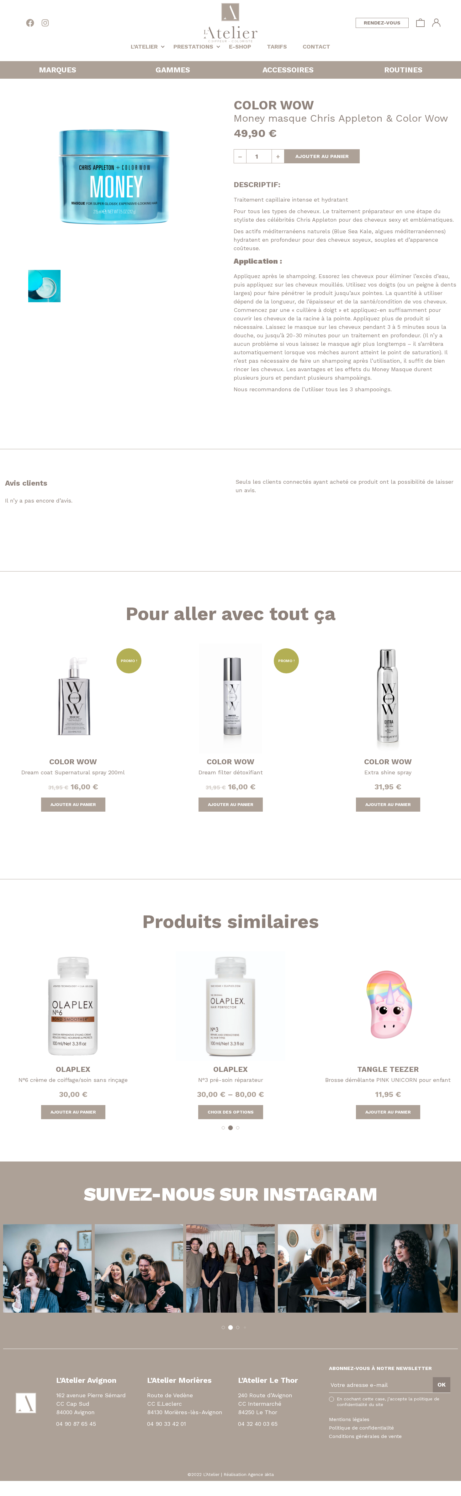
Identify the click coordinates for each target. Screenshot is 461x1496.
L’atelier (144, 46)
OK (441, 1384)
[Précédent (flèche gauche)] (2, 1492)
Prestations (193, 46)
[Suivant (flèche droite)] (7, 1492)
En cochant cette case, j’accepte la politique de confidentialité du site (388, 1401)
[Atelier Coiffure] (230, 22)
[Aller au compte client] (436, 22)
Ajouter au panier (322, 156)
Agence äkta (261, 1474)
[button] (223, 1127)
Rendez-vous (382, 23)
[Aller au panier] (420, 22)
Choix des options (231, 1111)
